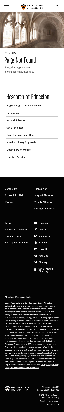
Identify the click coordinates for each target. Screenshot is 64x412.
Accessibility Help (14, 195)
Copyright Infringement (49, 401)
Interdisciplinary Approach (21, 142)
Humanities (12, 112)
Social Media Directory (45, 270)
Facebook (43, 223)
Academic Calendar (16, 229)
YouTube (43, 255)
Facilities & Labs (15, 157)
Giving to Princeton (44, 208)
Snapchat (43, 242)
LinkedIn (43, 249)
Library (9, 223)
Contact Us (11, 188)
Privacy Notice (53, 404)
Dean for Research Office (20, 135)
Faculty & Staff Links (16, 242)
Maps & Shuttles (43, 195)
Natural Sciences (15, 120)
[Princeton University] (17, 388)
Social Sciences (14, 127)
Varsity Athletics (43, 201)
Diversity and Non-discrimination (18, 297)
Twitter (42, 229)
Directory (10, 201)
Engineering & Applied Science (23, 105)
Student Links (13, 236)
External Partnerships (18, 149)
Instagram (44, 236)
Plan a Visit (40, 188)
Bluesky (42, 262)
